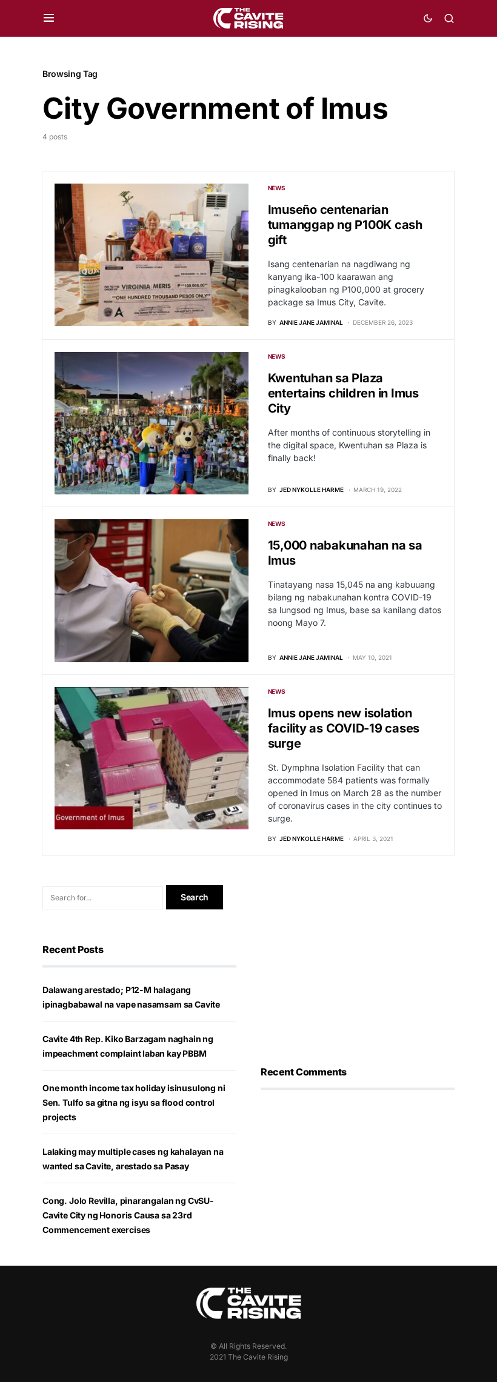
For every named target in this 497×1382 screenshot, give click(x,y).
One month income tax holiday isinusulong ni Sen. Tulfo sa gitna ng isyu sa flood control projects (133, 1102)
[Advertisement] (358, 961)
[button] (48, 18)
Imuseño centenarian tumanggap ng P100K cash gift (345, 224)
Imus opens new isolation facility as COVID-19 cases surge (344, 728)
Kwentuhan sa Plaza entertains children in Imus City (343, 393)
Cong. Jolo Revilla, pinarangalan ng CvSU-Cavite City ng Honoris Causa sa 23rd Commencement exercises (128, 1215)
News (276, 187)
